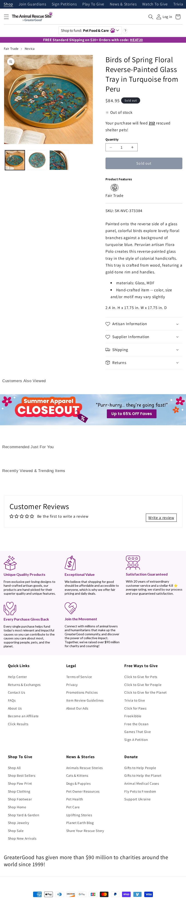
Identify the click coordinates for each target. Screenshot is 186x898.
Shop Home (17, 807)
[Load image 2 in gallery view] (37, 160)
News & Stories (123, 4)
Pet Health (74, 799)
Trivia (178, 4)
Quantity (112, 139)
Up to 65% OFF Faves (131, 413)
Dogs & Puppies (78, 783)
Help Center (17, 676)
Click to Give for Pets (140, 676)
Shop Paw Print (20, 783)
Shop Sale (16, 830)
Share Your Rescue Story (85, 830)
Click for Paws (135, 708)
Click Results (18, 724)
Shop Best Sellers (21, 775)
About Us (15, 708)
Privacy (72, 684)
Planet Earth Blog (80, 822)
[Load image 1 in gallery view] (15, 160)
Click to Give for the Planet (145, 692)
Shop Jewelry (18, 822)
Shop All (14, 767)
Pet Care (73, 807)
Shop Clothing (19, 791)
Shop (8, 4)
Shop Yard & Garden (23, 815)
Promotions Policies (82, 692)
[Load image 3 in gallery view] (59, 160)
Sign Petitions (64, 4)
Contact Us (16, 692)
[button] (6, 16)
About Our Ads (77, 708)
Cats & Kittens (77, 775)
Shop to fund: (85, 30)
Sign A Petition (136, 739)
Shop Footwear (20, 799)
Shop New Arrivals (22, 838)
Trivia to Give (134, 700)
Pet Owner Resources (83, 791)
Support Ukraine (137, 799)
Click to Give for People (143, 684)
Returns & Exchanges (24, 684)
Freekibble (133, 716)
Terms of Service (79, 676)
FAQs (12, 700)
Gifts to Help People (140, 767)
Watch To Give (155, 4)
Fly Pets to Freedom (140, 791)
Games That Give (137, 731)
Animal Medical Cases (141, 783)
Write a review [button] (161, 517)
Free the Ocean (136, 724)
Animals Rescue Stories (84, 767)
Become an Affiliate (23, 716)
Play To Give (93, 4)
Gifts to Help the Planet (142, 775)
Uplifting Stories (79, 815)
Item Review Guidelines (85, 700)
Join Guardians (32, 4)
